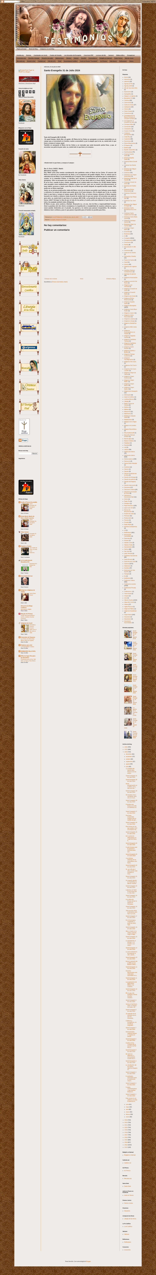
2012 (126, 1147)
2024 (126, 752)
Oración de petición (129, 479)
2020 (126, 1127)
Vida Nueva (113, 61)
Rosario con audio (47, 58)
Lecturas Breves (129, 399)
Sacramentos (128, 547)
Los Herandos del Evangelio (72, 55)
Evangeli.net (131, 55)
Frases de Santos (129, 260)
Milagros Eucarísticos (130, 429)
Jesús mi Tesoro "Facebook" (89, 61)
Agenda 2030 (128, 86)
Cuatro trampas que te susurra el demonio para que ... (131, 849)
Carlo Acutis (127, 102)
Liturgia (126, 401)
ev (125, 236)
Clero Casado (128, 111)
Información (127, 395)
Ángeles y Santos (26, 546)
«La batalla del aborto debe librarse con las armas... (131, 771)
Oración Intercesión (129, 485)
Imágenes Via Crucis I (130, 365)
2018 (126, 1132)
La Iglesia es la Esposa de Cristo (135, 711)
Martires (126, 407)
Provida (126, 522)
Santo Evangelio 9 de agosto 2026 (135, 735)
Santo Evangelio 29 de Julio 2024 (131, 791)
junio (127, 1104)
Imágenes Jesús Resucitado (129, 315)
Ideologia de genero (130, 274)
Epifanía (126, 147)
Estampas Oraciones (130, 193)
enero (128, 1117)
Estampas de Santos (130, 186)
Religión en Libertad (106, 58)
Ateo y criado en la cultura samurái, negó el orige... (131, 932)
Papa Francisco (128, 505)
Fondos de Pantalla (55, 55)
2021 (126, 1125)
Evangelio (52, 219)
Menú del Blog (33, 49)
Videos (131, 61)
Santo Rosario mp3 (129, 561)
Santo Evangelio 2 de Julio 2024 (131, 1083)
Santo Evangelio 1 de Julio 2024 (131, 1094)
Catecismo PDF (88, 55)
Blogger (88, 1261)
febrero (128, 1114)
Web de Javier (129, 58)
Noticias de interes (129, 451)
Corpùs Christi (128, 131)
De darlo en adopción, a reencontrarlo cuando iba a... (131, 1056)
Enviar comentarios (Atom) (59, 282)
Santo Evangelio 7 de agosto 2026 (135, 678)
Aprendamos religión (26, 609)
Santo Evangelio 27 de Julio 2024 (131, 812)
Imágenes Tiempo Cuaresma (129, 354)
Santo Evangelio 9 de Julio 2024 (131, 1000)
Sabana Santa (128, 545)
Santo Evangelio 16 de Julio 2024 (131, 927)
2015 (126, 1140)
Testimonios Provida (130, 588)
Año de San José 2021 (130, 88)
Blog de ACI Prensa (27, 614)
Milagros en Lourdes (130, 425)
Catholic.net (41, 61)
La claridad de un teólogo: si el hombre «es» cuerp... (131, 943)
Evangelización (128, 240)
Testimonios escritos (130, 584)
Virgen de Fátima (129, 609)
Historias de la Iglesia (130, 266)
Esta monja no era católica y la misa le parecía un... (131, 1100)
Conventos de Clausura (28, 637)
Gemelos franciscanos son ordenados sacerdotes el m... (131, 973)
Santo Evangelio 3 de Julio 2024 (131, 1072)
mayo (127, 1107)
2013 (126, 1145)
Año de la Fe (51, 61)
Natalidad (127, 443)
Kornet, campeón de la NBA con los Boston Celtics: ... (131, 963)
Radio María (127, 524)
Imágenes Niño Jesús (130, 327)
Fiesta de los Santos (130, 252)
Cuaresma (127, 139)
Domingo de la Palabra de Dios (33, 565)
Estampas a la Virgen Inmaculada (130, 175)
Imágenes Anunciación (130, 277)
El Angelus (127, 145)
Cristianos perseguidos (127, 133)
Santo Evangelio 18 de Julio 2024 (131, 907)
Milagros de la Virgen (130, 421)
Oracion (126, 469)
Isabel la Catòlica (129, 397)
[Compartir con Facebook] (89, 217)
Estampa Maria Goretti (130, 161)
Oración (83, 58)
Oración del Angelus (130, 481)
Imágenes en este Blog (47, 49)
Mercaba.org (127, 1178)
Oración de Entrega (129, 477)
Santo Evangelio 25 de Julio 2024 (131, 832)
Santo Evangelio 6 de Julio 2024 (131, 1039)
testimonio (127, 578)
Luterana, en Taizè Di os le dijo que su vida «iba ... (131, 891)
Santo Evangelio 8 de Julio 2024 (131, 1010)
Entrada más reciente (51, 279)
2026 (126, 747)
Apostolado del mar (27, 576)
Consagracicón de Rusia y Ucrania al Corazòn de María (129, 117)
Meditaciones (128, 419)
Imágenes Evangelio (61, 219)
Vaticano (126, 1234)
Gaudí (126, 262)
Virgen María (128, 614)
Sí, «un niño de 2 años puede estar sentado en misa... (131, 872)
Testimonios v (128, 591)
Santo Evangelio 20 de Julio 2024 (131, 886)
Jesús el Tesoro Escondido (29, 502)
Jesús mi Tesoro (129, 1195)
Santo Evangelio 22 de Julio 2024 (131, 866)
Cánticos (126, 100)
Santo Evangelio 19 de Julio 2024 (131, 896)
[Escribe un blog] (85, 217)
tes (125, 576)
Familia (126, 244)
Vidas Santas (25, 532)
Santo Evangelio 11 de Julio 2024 (131, 978)
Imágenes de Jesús (129, 296)
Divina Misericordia (129, 143)
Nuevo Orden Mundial (130, 463)
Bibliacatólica (120, 55)
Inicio (81, 279)
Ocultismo (127, 467)
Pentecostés (127, 518)
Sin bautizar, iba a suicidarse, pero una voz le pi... (131, 796)
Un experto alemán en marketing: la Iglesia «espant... (131, 882)
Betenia (28, 55)
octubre (128, 759)
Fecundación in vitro (130, 247)
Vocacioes (127, 617)
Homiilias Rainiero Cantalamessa (129, 271)
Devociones (127, 141)
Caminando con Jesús (40, 55)
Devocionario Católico (70, 61)
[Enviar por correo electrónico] (83, 217)
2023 (126, 1120)
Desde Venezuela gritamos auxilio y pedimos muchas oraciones (28, 617)
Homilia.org (20, 55)
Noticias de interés (129, 455)
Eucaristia (127, 231)
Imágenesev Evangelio (130, 391)
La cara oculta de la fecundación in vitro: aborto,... (131, 953)
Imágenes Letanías (129, 319)
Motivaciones (60, 58)
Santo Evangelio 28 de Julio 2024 (131, 801)
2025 (126, 749)
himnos (126, 264)
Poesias (126, 520)
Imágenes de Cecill (26, 623)
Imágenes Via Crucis (130, 361)
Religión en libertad (130, 1155)
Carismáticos (93, 58)
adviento (126, 81)
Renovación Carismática (127, 535)
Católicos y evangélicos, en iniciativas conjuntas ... (131, 1023)
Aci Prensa (103, 61)
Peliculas (126, 516)
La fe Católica (128, 1226)
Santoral (111, 55)
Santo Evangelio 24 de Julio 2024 (131, 843)
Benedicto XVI (128, 98)
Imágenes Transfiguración (128, 358)
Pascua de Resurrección (128, 510)
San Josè (127, 551)
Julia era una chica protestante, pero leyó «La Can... (131, 912)
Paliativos (127, 503)
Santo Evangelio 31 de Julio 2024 (131, 776)
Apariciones (127, 91)
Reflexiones (123, 61)
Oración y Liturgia (33, 58)
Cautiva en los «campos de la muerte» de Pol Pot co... (131, 1045)
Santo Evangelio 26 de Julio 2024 (131, 823)
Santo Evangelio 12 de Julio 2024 (131, 967)
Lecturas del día (101, 55)
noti (125, 447)
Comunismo (127, 113)
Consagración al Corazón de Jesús (129, 121)
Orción (126, 499)
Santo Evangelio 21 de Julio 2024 (131, 877)
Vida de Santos (128, 600)
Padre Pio (127, 501)
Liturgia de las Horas (130, 1218)
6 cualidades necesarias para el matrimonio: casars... (131, 1078)
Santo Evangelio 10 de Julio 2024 (131, 989)
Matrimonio (127, 413)
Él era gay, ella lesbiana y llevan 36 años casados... (131, 995)
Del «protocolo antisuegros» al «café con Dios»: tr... (131, 838)
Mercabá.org (20, 61)
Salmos (76, 58)
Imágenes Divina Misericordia (129, 299)
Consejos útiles (128, 124)
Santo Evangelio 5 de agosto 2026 (135, 668)
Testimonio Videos (129, 580)
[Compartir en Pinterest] (91, 217)
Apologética (127, 94)
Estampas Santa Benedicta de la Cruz (130, 208)
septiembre (129, 761)
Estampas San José (130, 200)
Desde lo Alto (31, 61)
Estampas (127, 172)
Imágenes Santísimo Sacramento (130, 343)
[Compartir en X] (87, 217)
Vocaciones (127, 619)
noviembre (129, 756)
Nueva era (127, 461)
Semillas (126, 568)
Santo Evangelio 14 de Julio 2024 (131, 948)
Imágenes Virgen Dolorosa (129, 377)
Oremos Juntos (128, 1203)
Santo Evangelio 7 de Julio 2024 (131, 1028)
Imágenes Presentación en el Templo (129, 332)
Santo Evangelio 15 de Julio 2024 (131, 937)
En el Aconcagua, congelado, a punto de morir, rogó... (131, 922)
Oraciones (127, 487)
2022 (126, 1122)
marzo (128, 1112)
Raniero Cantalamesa (130, 526)
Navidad (126, 445)
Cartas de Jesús (129, 105)
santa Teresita (128, 553)
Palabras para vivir (26, 645)
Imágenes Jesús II (129, 313)
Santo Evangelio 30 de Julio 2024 (131, 780)
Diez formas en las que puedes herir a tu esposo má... (131, 828)
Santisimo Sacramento (130, 555)
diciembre (129, 754)
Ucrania (126, 596)
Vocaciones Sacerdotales (128, 621)
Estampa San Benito (130, 165)
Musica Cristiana (129, 441)
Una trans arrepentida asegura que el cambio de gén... (131, 818)
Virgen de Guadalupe (130, 611)
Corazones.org (21, 58)
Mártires (126, 409)
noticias (126, 449)
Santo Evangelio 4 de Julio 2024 (131, 1061)
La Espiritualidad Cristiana (27, 646)
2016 (126, 1137)
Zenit (59, 61)
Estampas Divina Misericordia (129, 190)
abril (127, 1109)
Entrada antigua (111, 279)
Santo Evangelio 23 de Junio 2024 (131, 854)
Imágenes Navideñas (130, 323)
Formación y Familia (130, 256)
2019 (126, 1130)
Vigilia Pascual (128, 606)
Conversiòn (127, 126)
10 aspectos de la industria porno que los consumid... (131, 1016)
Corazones (127, 1250)
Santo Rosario (128, 559)
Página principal (21, 49)
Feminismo (127, 250)
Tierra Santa (127, 593)
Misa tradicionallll (129, 433)
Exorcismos (127, 242)
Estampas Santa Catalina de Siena (129, 213)
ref (125, 530)
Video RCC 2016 (129, 602)
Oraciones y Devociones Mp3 (129, 496)
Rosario (126, 540)
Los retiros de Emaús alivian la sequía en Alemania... (131, 902)
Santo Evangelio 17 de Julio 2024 (131, 916)
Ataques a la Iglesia (130, 96)
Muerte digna (128, 438)
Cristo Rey (127, 137)
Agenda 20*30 (128, 83)
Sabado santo (128, 542)
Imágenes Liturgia (129, 321)
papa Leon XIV (128, 508)
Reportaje (127, 538)
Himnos (68, 58)
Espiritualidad (128, 152)
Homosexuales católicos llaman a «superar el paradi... (131, 1034)
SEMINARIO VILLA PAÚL (28, 651)
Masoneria (127, 411)
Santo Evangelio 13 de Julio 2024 (131, 958)
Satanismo (127, 566)
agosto (128, 764)
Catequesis (127, 107)
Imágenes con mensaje (128, 285)
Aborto (126, 77)
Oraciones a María (129, 489)
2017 (126, 1135)
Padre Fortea (118, 58)
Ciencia (126, 109)
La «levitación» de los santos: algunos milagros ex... (131, 1067)
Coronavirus (127, 129)
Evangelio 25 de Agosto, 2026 (33, 535)
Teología (126, 574)
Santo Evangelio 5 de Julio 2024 (131, 1050)
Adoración (127, 79)
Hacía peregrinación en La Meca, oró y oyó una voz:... (131, 786)
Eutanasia (127, 234)
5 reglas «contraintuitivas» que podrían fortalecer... (131, 1089)
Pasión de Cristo (129, 513)
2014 (126, 1142)
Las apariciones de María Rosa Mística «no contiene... (131, 984)
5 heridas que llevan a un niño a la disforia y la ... (131, 807)
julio (127, 766)
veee (125, 598)
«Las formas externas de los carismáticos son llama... (131, 861)
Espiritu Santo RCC (129, 150)
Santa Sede (127, 1186)
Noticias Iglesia (128, 459)
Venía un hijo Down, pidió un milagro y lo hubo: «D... (131, 1005)
